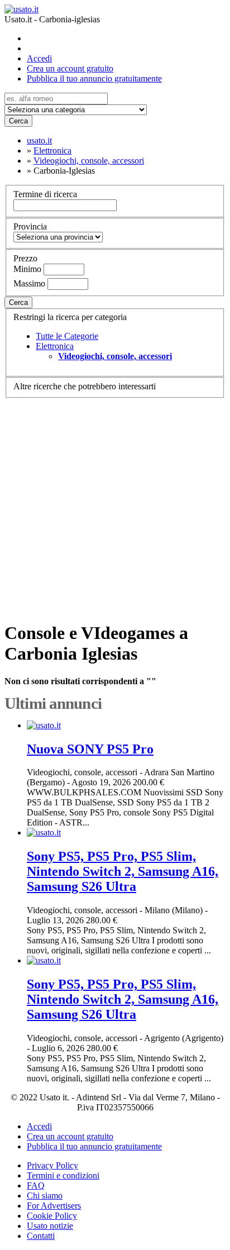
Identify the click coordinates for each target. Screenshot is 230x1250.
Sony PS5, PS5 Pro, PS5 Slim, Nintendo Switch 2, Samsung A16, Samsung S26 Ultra (122, 871)
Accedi (39, 58)
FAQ (36, 1185)
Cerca (18, 121)
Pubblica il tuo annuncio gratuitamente (94, 78)
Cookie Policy (52, 1215)
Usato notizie (50, 1225)
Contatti (41, 1236)
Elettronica (55, 346)
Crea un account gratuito (70, 68)
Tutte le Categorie (67, 336)
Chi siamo (45, 1195)
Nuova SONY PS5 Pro (90, 749)
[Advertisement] (115, 504)
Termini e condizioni (63, 1175)
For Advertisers (54, 1205)
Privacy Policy (52, 1165)
